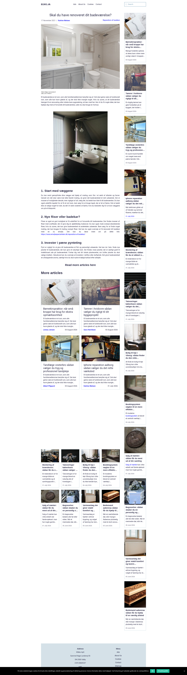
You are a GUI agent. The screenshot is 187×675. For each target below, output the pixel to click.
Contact (99, 4)
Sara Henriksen (90, 330)
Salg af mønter (131, 465)
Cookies (90, 4)
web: (80, 667)
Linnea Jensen (49, 330)
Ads (74, 4)
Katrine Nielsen (64, 20)
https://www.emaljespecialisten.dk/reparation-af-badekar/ (63, 234)
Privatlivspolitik (163, 671)
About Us (81, 4)
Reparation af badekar (111, 20)
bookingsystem (131, 416)
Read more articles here (80, 264)
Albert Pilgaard (49, 386)
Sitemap (118, 666)
